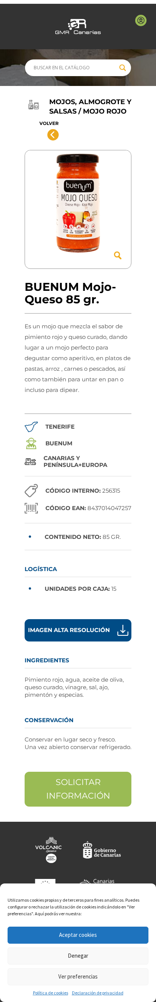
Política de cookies (50, 993)
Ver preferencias (78, 976)
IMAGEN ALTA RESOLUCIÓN (69, 630)
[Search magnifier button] (122, 67)
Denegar (78, 955)
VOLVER (49, 123)
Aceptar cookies (78, 934)
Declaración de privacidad (97, 993)
